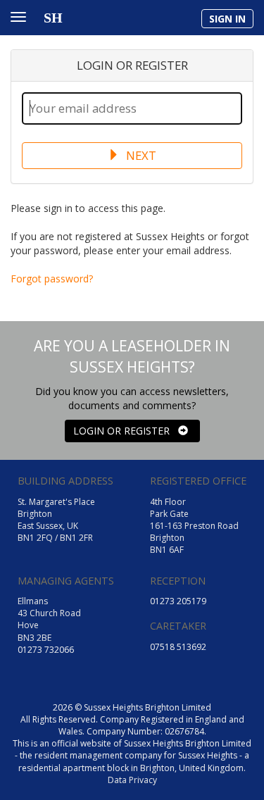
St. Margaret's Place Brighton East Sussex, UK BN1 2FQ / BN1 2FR (56, 520)
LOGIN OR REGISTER (125, 430)
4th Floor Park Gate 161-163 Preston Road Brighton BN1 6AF (194, 526)
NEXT (139, 155)
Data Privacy (132, 780)
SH (53, 17)
